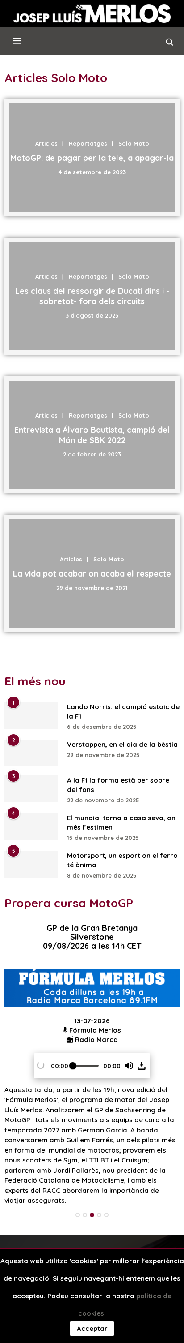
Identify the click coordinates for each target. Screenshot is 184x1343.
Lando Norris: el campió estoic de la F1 (123, 711)
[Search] (169, 44)
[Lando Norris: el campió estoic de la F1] (31, 715)
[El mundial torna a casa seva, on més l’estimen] (31, 826)
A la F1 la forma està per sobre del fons (118, 785)
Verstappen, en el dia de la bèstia (122, 744)
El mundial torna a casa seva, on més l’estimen (121, 822)
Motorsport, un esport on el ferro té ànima (122, 860)
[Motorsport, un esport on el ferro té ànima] (31, 864)
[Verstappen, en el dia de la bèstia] (31, 753)
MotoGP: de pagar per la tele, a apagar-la (92, 157)
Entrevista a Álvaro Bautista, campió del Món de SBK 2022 (92, 435)
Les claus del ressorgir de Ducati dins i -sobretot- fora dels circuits (92, 296)
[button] (129, 1066)
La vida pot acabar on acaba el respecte (92, 573)
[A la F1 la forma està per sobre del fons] (31, 788)
